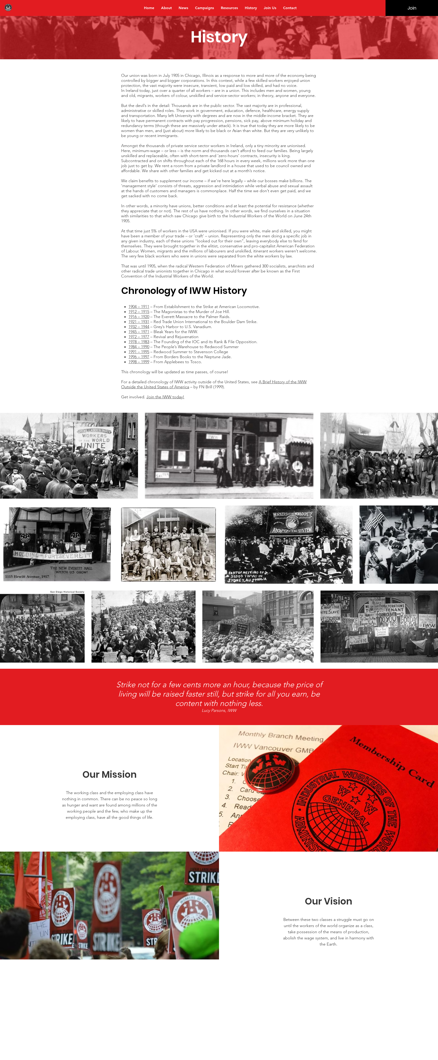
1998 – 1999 (138, 361)
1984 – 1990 (138, 346)
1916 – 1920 (138, 316)
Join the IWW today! (165, 396)
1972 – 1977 (138, 336)
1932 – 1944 (138, 326)
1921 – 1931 (138, 321)
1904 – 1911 (138, 306)
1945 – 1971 (138, 331)
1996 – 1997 (138, 356)
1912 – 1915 (138, 311)
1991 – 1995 (138, 351)
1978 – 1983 (138, 341)
